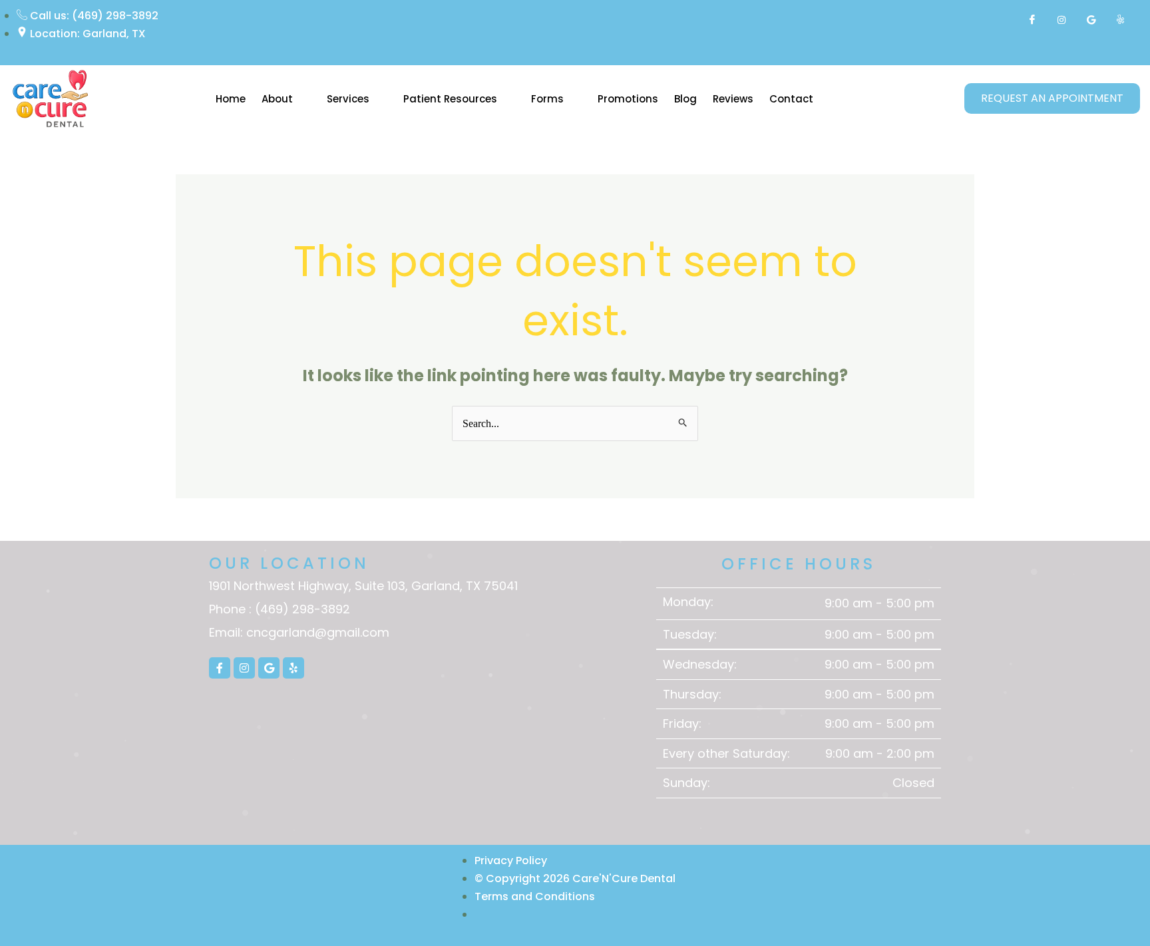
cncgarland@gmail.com (317, 632)
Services (348, 99)
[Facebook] (1032, 20)
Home (231, 99)
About (277, 99)
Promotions (628, 99)
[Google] (1091, 20)
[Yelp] (1120, 20)
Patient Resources (450, 99)
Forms (547, 99)
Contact (791, 99)
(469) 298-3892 (302, 609)
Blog (685, 99)
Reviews (733, 99)
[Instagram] (1061, 20)
